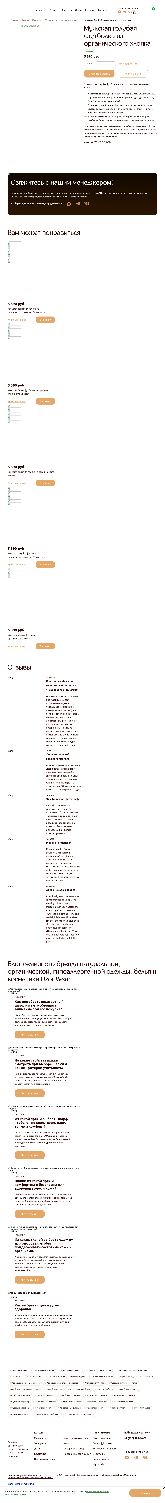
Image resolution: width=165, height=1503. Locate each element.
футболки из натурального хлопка (26, 1389)
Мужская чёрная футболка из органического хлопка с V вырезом (26, 310)
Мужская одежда (78, 1377)
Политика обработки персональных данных (30, 1477)
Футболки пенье (55, 1389)
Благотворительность (104, 1448)
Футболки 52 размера (72, 1402)
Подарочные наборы (74, 1448)
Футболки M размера (20, 1395)
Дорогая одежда (127, 1377)
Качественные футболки (70, 1408)
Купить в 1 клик (133, 73)
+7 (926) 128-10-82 (135, 1438)
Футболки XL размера (70, 1395)
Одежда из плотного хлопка (98, 1370)
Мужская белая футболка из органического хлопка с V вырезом (31, 392)
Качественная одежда (103, 1377)
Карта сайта (99, 1464)
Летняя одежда (148, 1377)
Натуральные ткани (44, 1459)
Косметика (40, 1454)
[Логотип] (15, 10)
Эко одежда (16, 1377)
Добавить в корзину (99, 73)
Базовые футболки (105, 1389)
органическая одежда (21, 1414)
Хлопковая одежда (19, 1370)
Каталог (39, 1432)
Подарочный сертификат (77, 1454)
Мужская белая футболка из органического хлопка (31, 474)
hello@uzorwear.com (137, 1432)
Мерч (66, 1443)
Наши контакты (101, 1459)
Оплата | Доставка (102, 1443)
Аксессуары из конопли (75, 1438)
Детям (37, 1448)
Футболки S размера (129, 1389)
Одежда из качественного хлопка (132, 1370)
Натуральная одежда (44, 1370)
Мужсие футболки (45, 1408)
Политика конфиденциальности (24, 1475)
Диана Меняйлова (126, 1475)
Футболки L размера (45, 1395)
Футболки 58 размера (20, 1408)
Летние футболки (119, 1408)
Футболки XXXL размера (124, 1395)
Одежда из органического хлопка (79, 1414)
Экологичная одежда (69, 1370)
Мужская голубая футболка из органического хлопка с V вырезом (26, 555)
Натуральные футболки (79, 1389)
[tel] (135, 12)
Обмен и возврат (102, 1438)
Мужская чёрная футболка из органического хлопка (23, 637)
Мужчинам (40, 1438)
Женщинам (40, 1443)
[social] (120, 12)
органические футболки (47, 1414)
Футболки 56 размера (123, 1402)
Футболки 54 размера (97, 1402)
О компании (99, 1454)
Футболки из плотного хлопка (123, 1383)
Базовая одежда (57, 1377)
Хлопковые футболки (94, 1383)
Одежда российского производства (62, 1383)
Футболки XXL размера (97, 1395)
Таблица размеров (129, 63)
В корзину (45, 319)
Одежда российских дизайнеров (25, 1383)
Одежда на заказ (36, 1377)
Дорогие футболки (96, 1408)
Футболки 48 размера (20, 1402)
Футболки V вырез (142, 1408)
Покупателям (101, 1432)
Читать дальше (29, 1034)
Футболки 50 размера (46, 1402)
